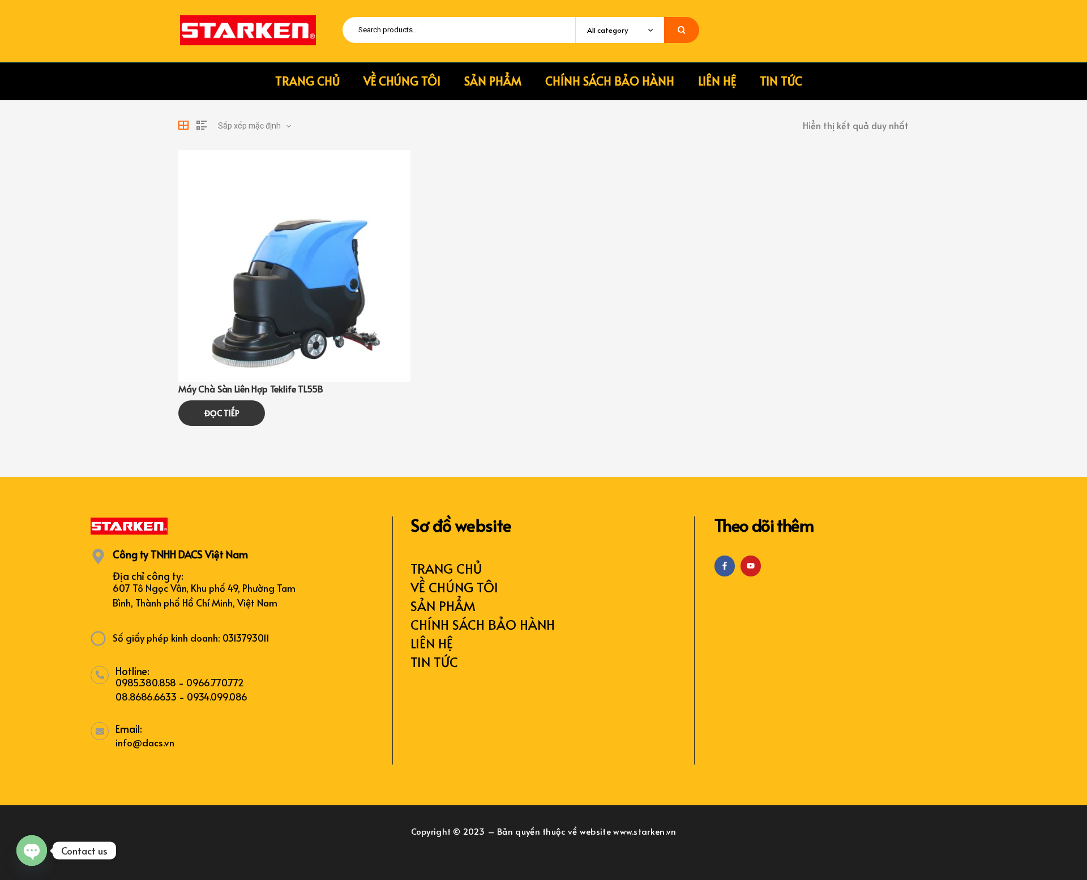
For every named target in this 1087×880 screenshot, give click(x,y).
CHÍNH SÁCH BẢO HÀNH (482, 624)
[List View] (201, 125)
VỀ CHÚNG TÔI (454, 587)
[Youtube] (751, 566)
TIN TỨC (434, 661)
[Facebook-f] (724, 566)
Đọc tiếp (221, 413)
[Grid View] (183, 125)
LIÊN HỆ (431, 643)
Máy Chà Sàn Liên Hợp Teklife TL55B (250, 388)
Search (681, 30)
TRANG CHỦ (446, 568)
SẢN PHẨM (443, 605)
